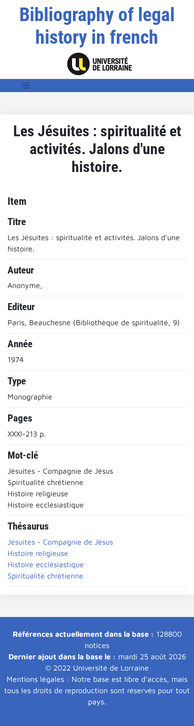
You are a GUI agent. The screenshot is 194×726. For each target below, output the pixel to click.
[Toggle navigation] (26, 85)
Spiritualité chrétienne (45, 575)
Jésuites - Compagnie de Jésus (60, 542)
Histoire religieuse (38, 553)
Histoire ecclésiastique (46, 564)
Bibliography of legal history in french (97, 26)
